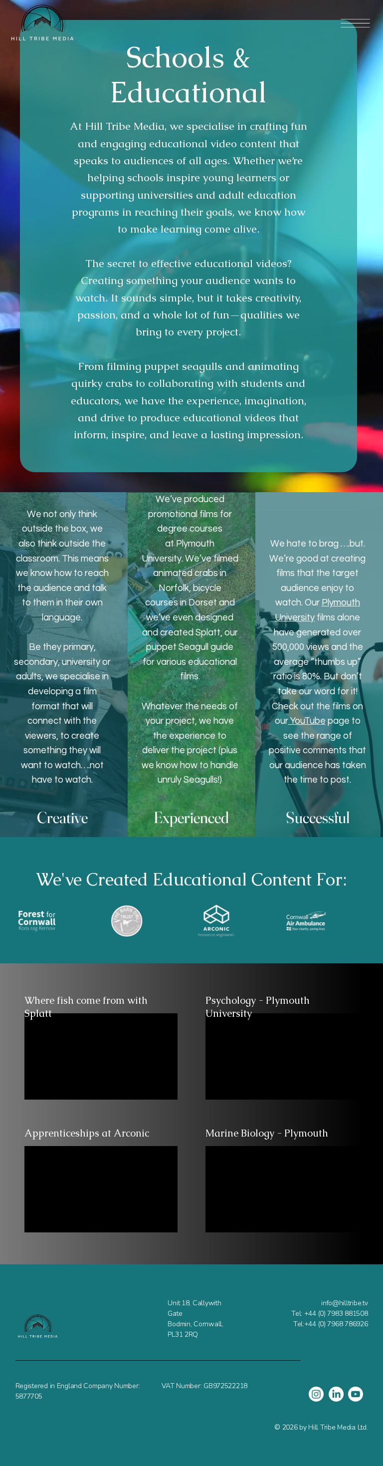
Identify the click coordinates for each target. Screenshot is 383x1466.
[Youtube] (355, 1394)
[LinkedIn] (336, 1394)
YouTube (307, 721)
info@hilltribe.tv (344, 1303)
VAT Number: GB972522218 (204, 1386)
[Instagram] (316, 1394)
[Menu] (355, 23)
